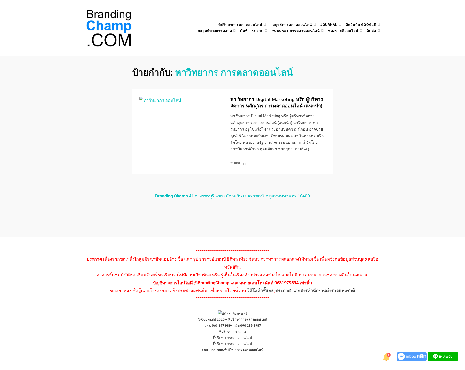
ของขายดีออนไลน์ (343, 31)
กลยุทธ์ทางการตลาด (215, 31)
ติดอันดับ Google (361, 25)
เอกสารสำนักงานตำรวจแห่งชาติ (324, 290)
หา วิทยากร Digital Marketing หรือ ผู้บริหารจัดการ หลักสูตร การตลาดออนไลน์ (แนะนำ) (276, 102)
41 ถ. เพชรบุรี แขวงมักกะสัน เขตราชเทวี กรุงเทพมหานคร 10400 (232, 195)
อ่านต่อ (235, 163)
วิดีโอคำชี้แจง (260, 290)
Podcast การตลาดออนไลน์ (296, 31)
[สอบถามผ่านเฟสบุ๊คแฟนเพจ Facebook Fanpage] (412, 356)
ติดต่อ (371, 31)
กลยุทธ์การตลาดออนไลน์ (291, 25)
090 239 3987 (250, 325)
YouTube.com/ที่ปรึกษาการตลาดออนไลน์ (233, 350)
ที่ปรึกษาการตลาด (232, 331)
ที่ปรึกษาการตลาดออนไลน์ (240, 25)
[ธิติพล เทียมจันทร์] (387, 356)
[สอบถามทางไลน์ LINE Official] (443, 356)
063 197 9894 (222, 325)
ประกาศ (283, 290)
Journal (328, 25)
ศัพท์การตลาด (252, 31)
